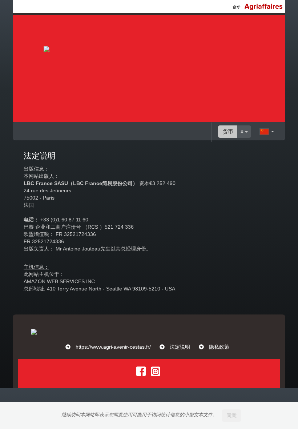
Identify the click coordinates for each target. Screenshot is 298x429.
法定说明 (180, 347)
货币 (228, 132)
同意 (231, 415)
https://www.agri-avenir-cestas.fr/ (113, 347)
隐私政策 (219, 347)
